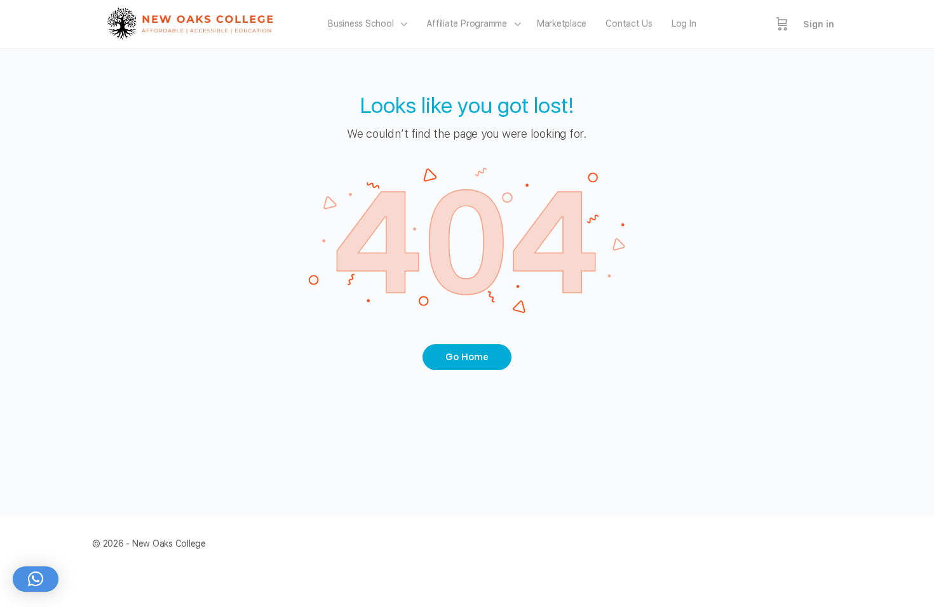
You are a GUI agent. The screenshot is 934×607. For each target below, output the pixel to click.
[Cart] (782, 24)
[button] (35, 579)
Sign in (818, 24)
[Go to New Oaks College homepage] (194, 22)
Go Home (467, 357)
